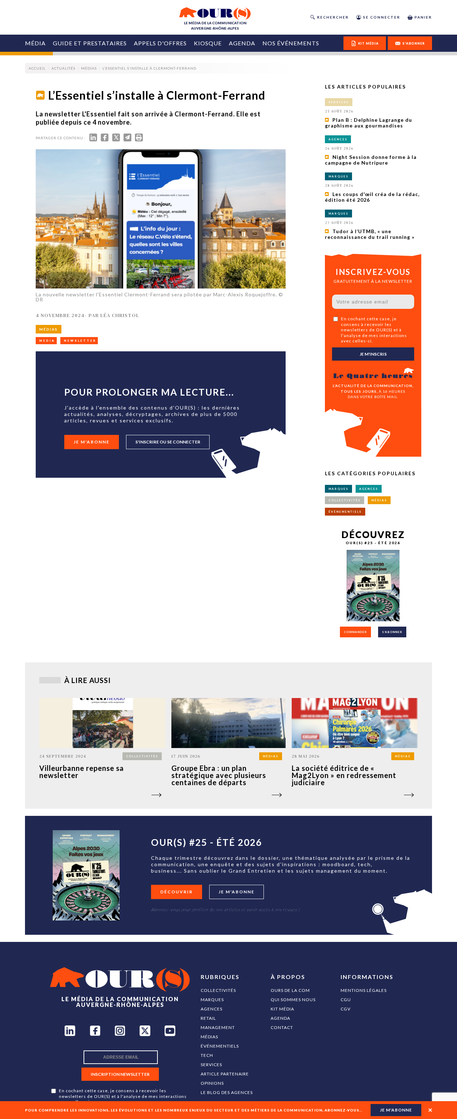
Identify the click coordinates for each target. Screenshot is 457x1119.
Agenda (242, 43)
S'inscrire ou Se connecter (167, 442)
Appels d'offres (160, 43)
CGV (346, 1009)
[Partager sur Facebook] (105, 139)
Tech (207, 1055)
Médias (209, 1036)
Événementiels (220, 1046)
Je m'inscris (373, 354)
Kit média (282, 1009)
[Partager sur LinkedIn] (93, 139)
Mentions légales (364, 990)
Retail (208, 1018)
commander (355, 632)
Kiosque (208, 43)
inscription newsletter (120, 1074)
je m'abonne (396, 1110)
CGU (346, 999)
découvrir (176, 891)
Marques (212, 999)
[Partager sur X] (116, 139)
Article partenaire (225, 1074)
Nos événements (290, 43)
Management (218, 1027)
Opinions (212, 1083)
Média (35, 43)
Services (211, 1064)
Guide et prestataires (90, 43)
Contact (282, 1027)
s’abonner (392, 632)
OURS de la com (290, 990)
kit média (368, 43)
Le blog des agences (227, 1092)
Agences (211, 1009)
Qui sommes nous (293, 999)
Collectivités (218, 990)
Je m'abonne (92, 442)
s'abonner (413, 43)
